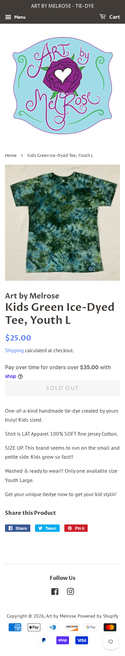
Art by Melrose (61, 616)
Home (11, 156)
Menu (19, 17)
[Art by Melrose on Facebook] (55, 593)
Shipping (14, 350)
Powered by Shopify (98, 616)
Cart (114, 17)
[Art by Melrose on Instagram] (70, 593)
